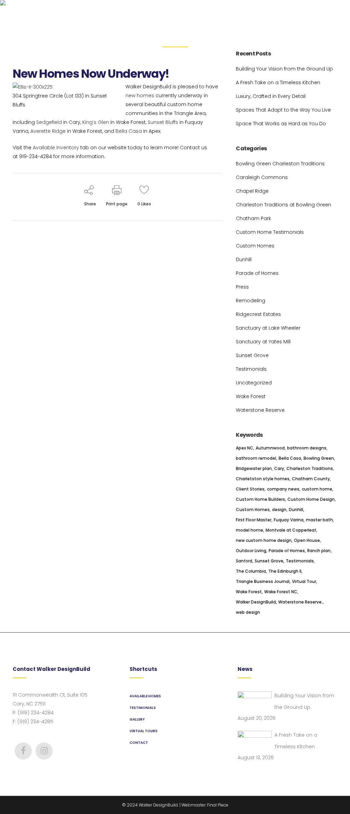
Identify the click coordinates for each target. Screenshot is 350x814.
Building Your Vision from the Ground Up (284, 68)
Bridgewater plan (254, 468)
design (279, 509)
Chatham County (311, 479)
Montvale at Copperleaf (291, 530)
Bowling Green (319, 458)
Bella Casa (129, 131)
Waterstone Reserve (260, 410)
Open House (307, 540)
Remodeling (250, 300)
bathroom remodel (256, 458)
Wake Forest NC (280, 592)
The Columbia (251, 571)
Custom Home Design (311, 499)
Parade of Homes (257, 273)
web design (248, 612)
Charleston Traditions (309, 468)
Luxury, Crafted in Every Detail (271, 96)
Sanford (244, 561)
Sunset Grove (252, 355)
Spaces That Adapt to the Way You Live (283, 109)
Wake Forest (251, 396)
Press (242, 286)
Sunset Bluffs (163, 122)
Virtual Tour (304, 581)
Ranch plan (319, 551)
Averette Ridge (48, 131)
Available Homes (145, 696)
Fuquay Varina (289, 520)
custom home (317, 489)
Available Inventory (56, 147)
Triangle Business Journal (263, 581)
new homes (139, 95)
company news (283, 489)
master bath (319, 520)
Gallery (137, 719)
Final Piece (217, 805)
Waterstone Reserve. (300, 602)
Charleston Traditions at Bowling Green (283, 204)
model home (249, 530)
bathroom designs (306, 448)
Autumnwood (270, 448)
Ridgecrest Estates (258, 314)
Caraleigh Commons (262, 177)
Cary (279, 468)
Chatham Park (253, 218)
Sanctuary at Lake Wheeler (268, 328)
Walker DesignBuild (256, 602)
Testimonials (251, 369)
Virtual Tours (144, 731)
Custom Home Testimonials (270, 232)
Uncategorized (254, 382)
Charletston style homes (263, 479)
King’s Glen (95, 122)
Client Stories (250, 489)
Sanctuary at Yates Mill (263, 341)
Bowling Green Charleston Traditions (280, 163)
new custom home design (264, 540)
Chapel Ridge (252, 191)
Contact (139, 742)
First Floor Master (253, 520)
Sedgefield (49, 122)
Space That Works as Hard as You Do (281, 123)
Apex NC (244, 448)
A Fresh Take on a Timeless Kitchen (278, 82)
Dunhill (244, 259)
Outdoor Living (251, 551)
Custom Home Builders (260, 499)
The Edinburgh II (284, 571)
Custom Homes (255, 245)
